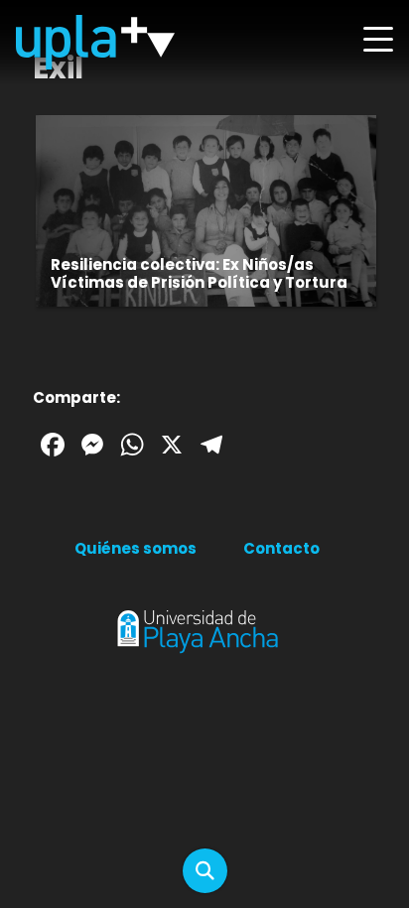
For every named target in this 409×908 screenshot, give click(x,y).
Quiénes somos (135, 548)
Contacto (281, 548)
